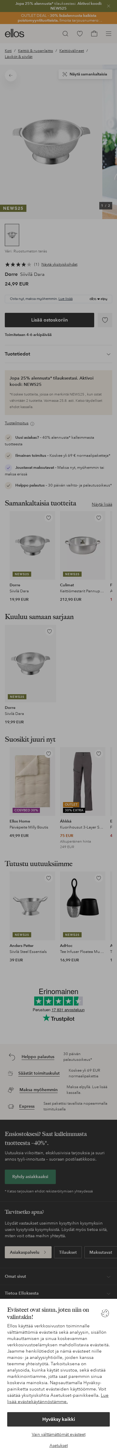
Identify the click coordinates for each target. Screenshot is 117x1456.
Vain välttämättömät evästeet (59, 1434)
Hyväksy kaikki (58, 1419)
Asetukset (59, 1445)
